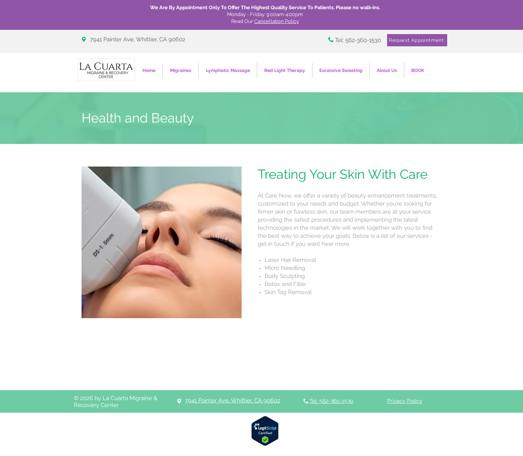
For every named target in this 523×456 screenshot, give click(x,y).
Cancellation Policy (276, 21)
